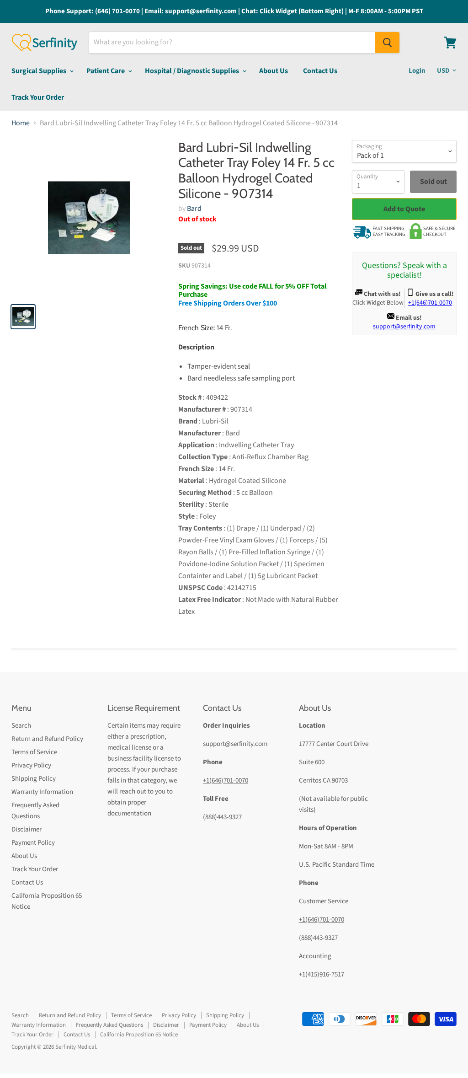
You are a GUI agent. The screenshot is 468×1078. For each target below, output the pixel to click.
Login (417, 70)
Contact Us (320, 71)
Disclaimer (26, 829)
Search (21, 725)
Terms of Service (34, 752)
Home (20, 123)
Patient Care (106, 71)
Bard (194, 209)
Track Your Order (37, 97)
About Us (273, 71)
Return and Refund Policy (47, 739)
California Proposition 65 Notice (139, 1034)
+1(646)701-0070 (225, 780)
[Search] (387, 42)
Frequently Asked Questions (109, 1025)
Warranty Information (42, 792)
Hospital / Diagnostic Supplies (192, 71)
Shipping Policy (33, 778)
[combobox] (232, 42)
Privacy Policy (31, 765)
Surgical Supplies (39, 71)
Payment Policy (33, 842)
